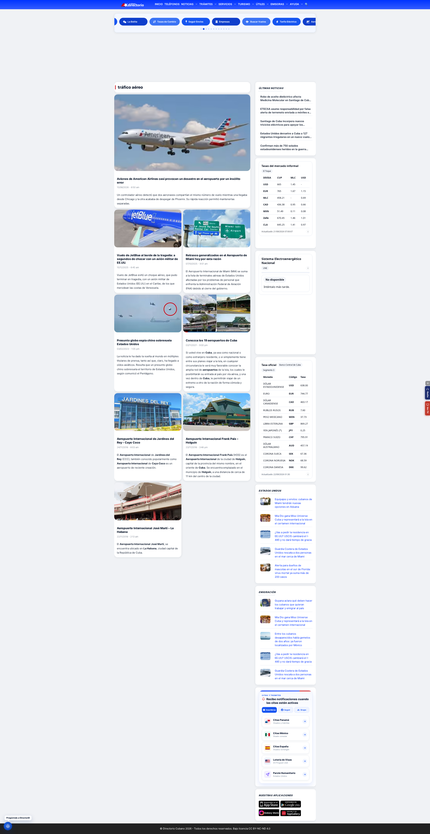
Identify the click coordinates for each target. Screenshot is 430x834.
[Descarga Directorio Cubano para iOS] (269, 806)
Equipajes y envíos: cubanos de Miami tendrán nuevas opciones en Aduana (293, 503)
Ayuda (294, 4)
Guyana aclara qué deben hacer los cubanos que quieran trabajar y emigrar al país (293, 604)
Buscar (306, 4)
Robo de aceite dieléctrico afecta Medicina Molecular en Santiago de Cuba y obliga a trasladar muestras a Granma (285, 98)
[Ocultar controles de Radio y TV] (427, 383)
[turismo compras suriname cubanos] (266, 603)
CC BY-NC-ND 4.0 (259, 828)
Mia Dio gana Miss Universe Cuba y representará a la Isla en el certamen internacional (293, 519)
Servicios (225, 4)
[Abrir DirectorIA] (8, 826)
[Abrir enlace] (266, 501)
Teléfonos (172, 4)
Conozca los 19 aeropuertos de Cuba (211, 340)
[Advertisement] (215, 58)
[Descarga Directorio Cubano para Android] (290, 806)
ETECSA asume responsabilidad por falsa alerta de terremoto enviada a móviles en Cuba (285, 110)
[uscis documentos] (266, 534)
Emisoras (277, 4)
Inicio (159, 4)
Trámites (205, 4)
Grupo (303, 710)
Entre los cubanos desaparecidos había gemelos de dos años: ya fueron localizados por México (292, 639)
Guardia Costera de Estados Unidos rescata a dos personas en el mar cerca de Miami (293, 552)
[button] (427, 393)
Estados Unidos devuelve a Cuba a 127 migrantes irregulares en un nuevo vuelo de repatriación (285, 135)
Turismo (244, 4)
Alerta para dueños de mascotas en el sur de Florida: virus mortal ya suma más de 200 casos (292, 571)
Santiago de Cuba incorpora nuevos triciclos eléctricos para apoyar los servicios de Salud (282, 123)
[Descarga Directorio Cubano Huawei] (290, 815)
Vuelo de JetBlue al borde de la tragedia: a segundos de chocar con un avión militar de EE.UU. (147, 259)
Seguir (287, 710)
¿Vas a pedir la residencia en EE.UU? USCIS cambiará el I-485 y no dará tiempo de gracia (293, 536)
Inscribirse (271, 710)
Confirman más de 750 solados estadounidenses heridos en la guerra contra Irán (283, 147)
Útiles (260, 4)
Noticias (187, 4)
